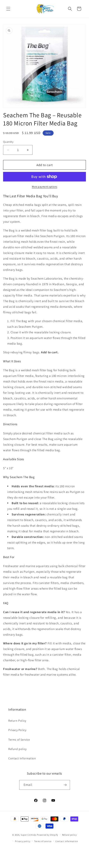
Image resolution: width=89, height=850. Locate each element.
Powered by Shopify (47, 834)
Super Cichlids (28, 834)
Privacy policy (22, 841)
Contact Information (22, 758)
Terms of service (43, 841)
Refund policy (17, 749)
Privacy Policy (17, 730)
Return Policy (17, 720)
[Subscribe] (65, 785)
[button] (8, 8)
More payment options (44, 186)
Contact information (66, 841)
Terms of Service (19, 739)
